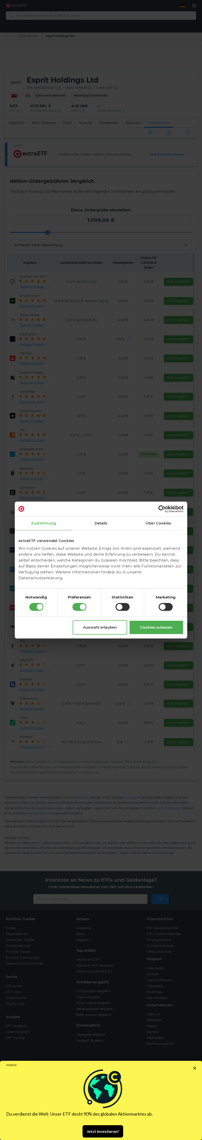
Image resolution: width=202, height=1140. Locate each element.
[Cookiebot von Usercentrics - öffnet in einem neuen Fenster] (162, 509)
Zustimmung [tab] (43, 523)
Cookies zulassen (156, 627)
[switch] (79, 607)
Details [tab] (101, 523)
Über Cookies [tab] (158, 523)
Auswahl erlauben (100, 627)
